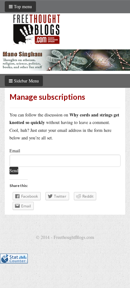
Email (14, 151)
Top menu (22, 6)
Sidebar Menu (26, 81)
